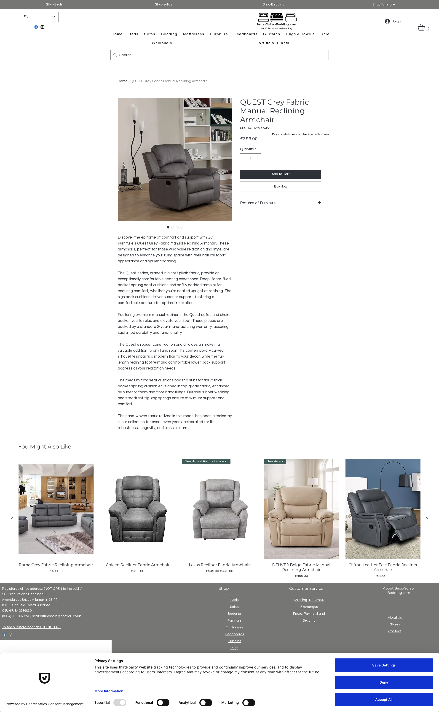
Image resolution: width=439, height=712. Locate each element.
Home (123, 81)
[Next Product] (427, 519)
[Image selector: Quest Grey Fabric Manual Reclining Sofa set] (177, 227)
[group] (219, 519)
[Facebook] (36, 27)
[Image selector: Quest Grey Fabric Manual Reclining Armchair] (168, 227)
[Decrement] (244, 158)
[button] (425, 27)
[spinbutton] (250, 158)
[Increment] (257, 158)
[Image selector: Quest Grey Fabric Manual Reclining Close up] (172, 227)
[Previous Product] (12, 519)
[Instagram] (42, 27)
